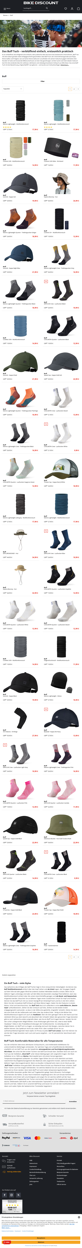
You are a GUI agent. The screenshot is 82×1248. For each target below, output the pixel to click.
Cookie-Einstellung (35, 1169)
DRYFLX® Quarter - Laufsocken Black (14, 873)
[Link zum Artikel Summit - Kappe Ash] (20, 183)
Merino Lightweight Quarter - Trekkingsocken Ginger (19, 231)
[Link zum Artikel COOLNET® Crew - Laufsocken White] (61, 433)
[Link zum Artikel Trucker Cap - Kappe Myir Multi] (61, 896)
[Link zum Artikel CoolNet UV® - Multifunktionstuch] (20, 326)
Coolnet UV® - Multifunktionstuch (14, 160)
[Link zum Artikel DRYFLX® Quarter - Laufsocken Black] (20, 860)
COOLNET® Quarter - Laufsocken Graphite (57, 588)
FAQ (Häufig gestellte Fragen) (66, 1163)
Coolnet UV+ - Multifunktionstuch (54, 231)
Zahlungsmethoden (10, 1133)
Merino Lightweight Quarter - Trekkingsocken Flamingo (20, 410)
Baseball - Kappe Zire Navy (52, 731)
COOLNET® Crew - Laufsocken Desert (56, 410)
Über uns (32, 1175)
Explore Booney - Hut (51, 196)
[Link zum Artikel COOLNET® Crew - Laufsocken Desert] (61, 397)
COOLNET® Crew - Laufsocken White (55, 445)
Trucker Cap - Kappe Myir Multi (54, 909)
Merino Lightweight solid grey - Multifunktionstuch (19, 517)
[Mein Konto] (72, 8)
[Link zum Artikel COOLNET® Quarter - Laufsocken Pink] (20, 789)
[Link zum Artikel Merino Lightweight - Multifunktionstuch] (20, 110)
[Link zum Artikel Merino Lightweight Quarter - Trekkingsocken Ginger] (20, 219)
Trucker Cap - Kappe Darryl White (54, 481)
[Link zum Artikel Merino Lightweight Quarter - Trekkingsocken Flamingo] (20, 397)
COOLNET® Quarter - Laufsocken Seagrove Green (18, 481)
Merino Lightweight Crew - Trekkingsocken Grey (59, 267)
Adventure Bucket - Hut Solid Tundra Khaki (57, 837)
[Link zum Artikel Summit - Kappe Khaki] (20, 361)
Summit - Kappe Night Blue (11, 267)
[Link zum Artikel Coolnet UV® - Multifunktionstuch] (20, 147)
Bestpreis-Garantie (63, 1172)
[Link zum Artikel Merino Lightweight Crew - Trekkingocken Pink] (61, 754)
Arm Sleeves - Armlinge (10, 731)
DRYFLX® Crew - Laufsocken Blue (54, 552)
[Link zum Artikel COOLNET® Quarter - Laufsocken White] (20, 611)
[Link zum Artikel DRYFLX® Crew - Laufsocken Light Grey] (20, 754)
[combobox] (34, 8)
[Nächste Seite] (78, 89)
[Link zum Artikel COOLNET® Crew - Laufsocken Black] (61, 860)
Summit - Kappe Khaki (10, 374)
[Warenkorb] (78, 8)
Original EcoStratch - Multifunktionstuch (56, 659)
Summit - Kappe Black (10, 695)
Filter (42, 81)
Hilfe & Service (61, 1184)
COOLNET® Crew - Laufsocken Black (55, 873)
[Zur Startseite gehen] (41, 3)
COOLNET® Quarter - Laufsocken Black (56, 338)
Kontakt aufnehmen (11, 1167)
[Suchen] (46, 8)
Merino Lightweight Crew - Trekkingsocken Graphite (19, 944)
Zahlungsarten (34, 1181)
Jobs (30, 1184)
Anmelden (73, 1101)
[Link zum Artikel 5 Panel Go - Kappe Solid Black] (20, 896)
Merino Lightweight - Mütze (53, 695)
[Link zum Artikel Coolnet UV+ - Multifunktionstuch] (61, 219)
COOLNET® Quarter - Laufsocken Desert (57, 624)
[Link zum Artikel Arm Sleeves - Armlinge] (20, 718)
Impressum (33, 1166)
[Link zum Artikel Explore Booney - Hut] (61, 183)
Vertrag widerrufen (14, 1172)
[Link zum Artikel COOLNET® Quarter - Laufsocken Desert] (61, 611)
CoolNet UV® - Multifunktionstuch (14, 338)
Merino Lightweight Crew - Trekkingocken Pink (58, 766)
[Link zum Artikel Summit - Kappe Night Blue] (20, 254)
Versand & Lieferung (35, 1178)
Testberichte (61, 1181)
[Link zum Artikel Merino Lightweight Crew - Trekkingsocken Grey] (61, 254)
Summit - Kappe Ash (9, 196)
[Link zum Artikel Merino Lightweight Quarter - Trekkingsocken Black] (20, 290)
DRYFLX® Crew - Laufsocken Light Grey (15, 766)
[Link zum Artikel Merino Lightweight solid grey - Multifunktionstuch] (20, 504)
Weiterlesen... (65, 65)
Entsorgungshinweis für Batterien (67, 1169)
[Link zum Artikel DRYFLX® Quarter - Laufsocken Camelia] (61, 789)
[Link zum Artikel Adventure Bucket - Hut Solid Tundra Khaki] (61, 825)
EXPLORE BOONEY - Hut (10, 552)
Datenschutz (33, 1163)
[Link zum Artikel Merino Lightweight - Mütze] (61, 682)
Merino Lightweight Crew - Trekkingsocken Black (18, 445)
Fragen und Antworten (11, 1161)
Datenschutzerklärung (22, 1108)
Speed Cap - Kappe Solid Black (12, 837)
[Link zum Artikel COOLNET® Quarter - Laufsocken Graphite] (61, 575)
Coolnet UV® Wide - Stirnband (53, 160)
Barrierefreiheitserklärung (37, 1172)
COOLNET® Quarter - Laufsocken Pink (15, 802)
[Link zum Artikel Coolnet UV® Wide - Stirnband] (61, 147)
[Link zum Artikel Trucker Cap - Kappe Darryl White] (61, 468)
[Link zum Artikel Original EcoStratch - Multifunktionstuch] (61, 647)
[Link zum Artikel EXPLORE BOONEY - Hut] (20, 540)
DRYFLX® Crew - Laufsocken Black (55, 303)
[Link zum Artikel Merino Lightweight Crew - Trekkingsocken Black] (20, 433)
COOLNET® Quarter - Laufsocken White (15, 624)
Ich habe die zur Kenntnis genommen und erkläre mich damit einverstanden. (40, 1108)
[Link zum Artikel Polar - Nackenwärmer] (61, 932)
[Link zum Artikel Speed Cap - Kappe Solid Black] (20, 825)
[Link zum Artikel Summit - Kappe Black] (20, 682)
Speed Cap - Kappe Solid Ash (53, 374)
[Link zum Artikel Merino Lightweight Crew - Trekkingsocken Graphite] (20, 932)
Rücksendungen (62, 1175)
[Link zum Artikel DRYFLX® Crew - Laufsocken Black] (61, 290)
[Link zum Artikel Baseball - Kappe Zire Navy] (61, 718)
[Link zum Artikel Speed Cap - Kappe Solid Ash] (61, 361)
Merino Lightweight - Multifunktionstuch (16, 123)
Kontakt (59, 1160)
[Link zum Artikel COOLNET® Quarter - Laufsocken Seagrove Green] (20, 468)
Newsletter (60, 1178)
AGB (30, 1160)
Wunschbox (60, 1166)
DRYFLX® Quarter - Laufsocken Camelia (56, 802)
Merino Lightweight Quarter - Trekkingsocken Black (19, 303)
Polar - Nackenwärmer (51, 944)
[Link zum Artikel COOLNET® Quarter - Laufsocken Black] (61, 326)
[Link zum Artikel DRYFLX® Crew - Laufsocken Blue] (61, 540)
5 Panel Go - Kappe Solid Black (12, 909)
